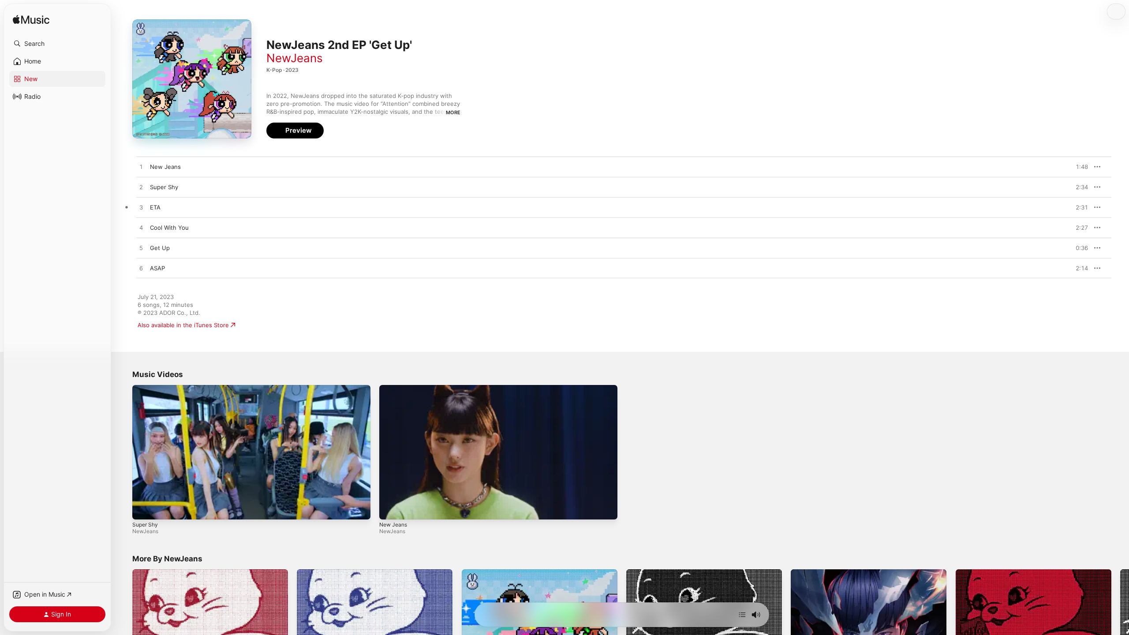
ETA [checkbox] (155, 207)
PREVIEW (1078, 166)
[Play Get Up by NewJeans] (141, 248)
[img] (31, 20)
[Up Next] (742, 615)
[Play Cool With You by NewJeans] (141, 228)
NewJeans (294, 58)
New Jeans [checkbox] (165, 166)
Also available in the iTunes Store (183, 325)
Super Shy (145, 524)
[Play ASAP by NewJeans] (141, 269)
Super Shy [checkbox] (164, 186)
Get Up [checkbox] (160, 247)
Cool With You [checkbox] (169, 227)
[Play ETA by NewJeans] (141, 208)
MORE (453, 112)
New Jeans (393, 524)
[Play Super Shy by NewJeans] (141, 187)
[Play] (143, 508)
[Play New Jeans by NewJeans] (141, 167)
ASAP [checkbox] (157, 268)
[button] (57, 43)
